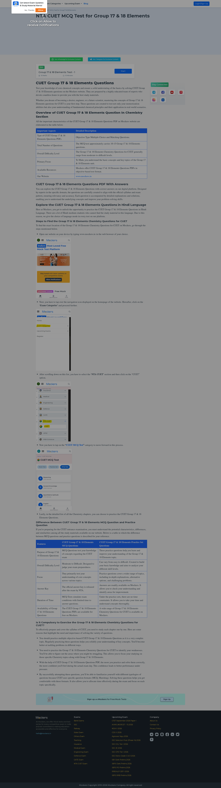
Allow (40, 10)
